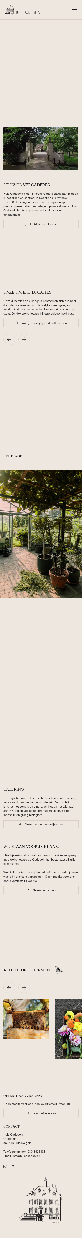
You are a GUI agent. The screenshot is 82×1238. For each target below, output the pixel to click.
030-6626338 (36, 1151)
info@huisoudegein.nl (26, 1155)
